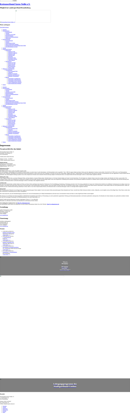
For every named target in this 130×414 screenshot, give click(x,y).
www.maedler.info (4, 215)
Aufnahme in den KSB (10, 34)
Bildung (7, 77)
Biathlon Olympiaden (12, 73)
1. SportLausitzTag (7, 237)
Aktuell (4, 407)
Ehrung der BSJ (11, 65)
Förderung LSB (11, 54)
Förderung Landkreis (12, 52)
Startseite (5, 29)
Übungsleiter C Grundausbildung (10, 252)
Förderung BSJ (11, 55)
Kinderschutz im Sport (10, 43)
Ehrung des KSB (11, 62)
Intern (4, 412)
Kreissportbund (6, 30)
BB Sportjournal (11, 66)
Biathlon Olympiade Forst (8, 242)
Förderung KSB (11, 51)
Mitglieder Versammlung (13, 76)
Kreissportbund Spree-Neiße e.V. (15, 4)
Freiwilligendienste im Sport (11, 46)
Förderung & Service (7, 49)
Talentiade (10, 72)
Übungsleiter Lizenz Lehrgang (14, 81)
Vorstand (7, 33)
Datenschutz (8, 38)
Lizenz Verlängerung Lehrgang (14, 82)
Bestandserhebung (9, 35)
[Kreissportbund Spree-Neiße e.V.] (7, 22)
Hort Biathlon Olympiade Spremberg (11, 247)
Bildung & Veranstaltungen (8, 68)
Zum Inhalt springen (4, 27)
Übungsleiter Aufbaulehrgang (14, 79)
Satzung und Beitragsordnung (11, 37)
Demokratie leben (12, 57)
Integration (10, 56)
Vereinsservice (8, 61)
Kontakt (4, 411)
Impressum (5, 408)
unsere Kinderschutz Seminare (11, 44)
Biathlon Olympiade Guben (9, 232)
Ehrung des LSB (11, 63)
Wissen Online (11, 67)
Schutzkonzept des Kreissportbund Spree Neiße (15, 45)
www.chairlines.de (4, 226)
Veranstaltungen (8, 70)
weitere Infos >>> (6, 235)
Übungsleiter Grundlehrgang (14, 78)
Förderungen (8, 50)
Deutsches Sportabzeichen (13, 74)
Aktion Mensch (11, 60)
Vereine (4, 48)
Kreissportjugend (6, 39)
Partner (4, 84)
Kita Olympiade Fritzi (12, 71)
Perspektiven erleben (12, 59)
